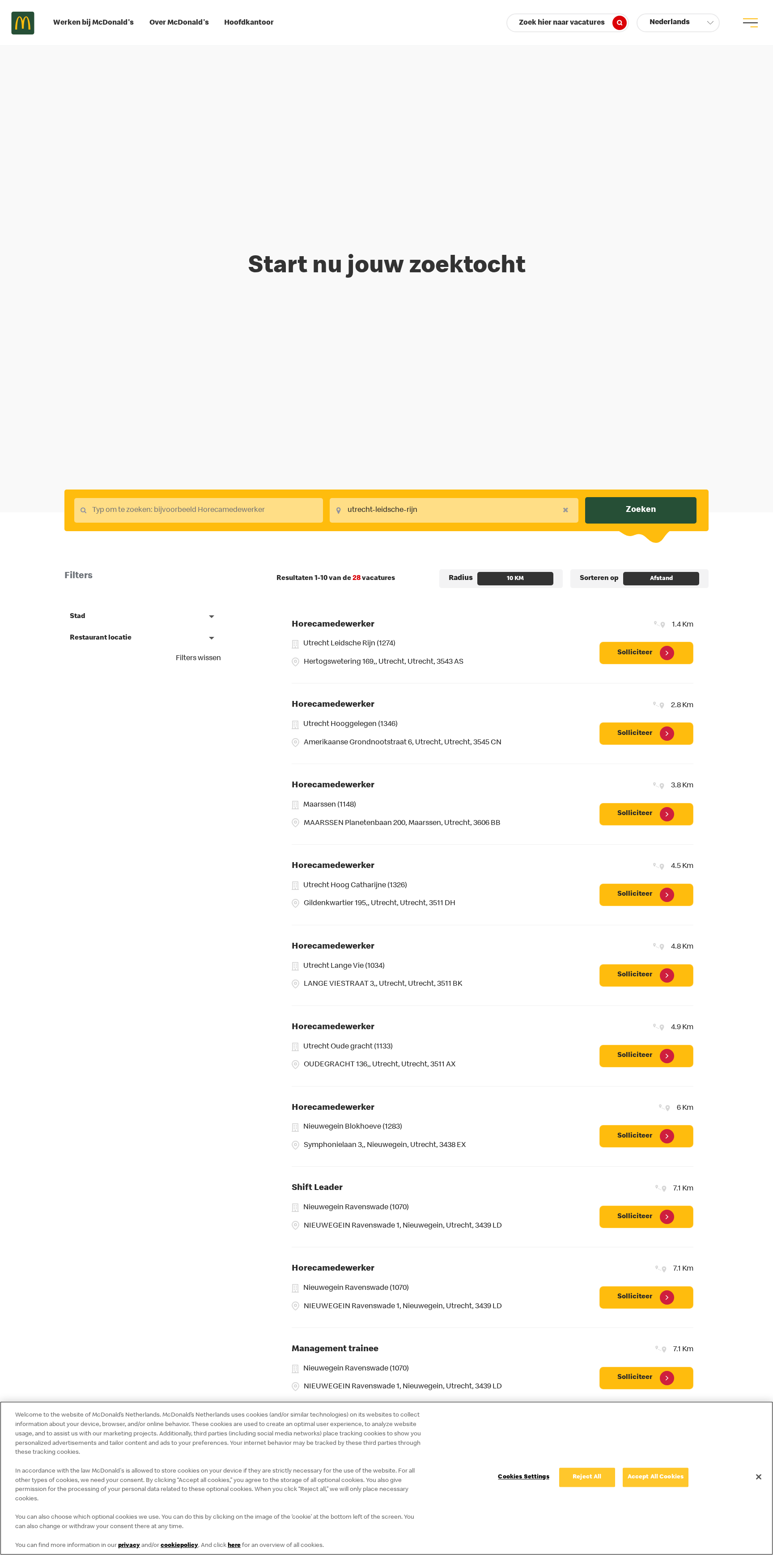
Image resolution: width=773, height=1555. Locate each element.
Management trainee (335, 1349)
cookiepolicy (179, 1545)
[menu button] (750, 22)
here (234, 1545)
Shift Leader (317, 1188)
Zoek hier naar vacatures (562, 23)
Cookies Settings (523, 1477)
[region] (386, 1478)
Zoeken (641, 510)
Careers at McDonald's (23, 23)
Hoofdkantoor (249, 23)
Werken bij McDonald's (93, 23)
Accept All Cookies (656, 1477)
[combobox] (198, 510)
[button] (678, 22)
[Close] (759, 1476)
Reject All (587, 1477)
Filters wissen (198, 658)
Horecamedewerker (333, 624)
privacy (129, 1545)
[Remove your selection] (568, 509)
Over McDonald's (179, 23)
